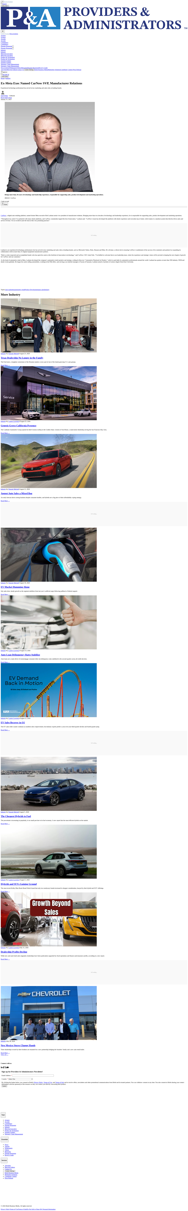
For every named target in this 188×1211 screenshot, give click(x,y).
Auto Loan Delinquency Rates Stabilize (20, 654)
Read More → (5, 365)
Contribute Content (66, 70)
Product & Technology (8, 57)
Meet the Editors (12, 70)
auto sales (41, 289)
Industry (3, 50)
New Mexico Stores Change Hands (18, 1045)
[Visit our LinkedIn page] (2, 1068)
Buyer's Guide (43, 68)
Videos (19, 68)
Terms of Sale (22, 1209)
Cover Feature (8, 2)
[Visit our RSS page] (6, 1068)
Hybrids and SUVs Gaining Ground (19, 884)
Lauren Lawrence (13, 421)
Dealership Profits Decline (14, 952)
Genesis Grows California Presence (18, 425)
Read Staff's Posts (6, 97)
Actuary (3, 35)
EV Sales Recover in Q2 (13, 722)
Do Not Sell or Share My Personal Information (41, 1209)
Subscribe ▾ (5, 6)
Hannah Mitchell (13, 353)
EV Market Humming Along (15, 587)
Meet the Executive (7, 54)
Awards (3, 39)
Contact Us (20, 70)
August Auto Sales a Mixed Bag (16, 493)
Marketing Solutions (54, 70)
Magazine (24, 68)
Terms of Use (14, 1209)
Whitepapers (13, 68)
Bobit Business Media (41, 70)
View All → (4, 1054)
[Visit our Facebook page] (4, 1068)
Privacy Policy (5, 1209)
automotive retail (19, 289)
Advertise (4, 70)
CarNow (3, 215)
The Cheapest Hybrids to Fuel (16, 816)
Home (3, 78)
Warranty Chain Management (10, 64)
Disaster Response (6, 46)
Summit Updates (6, 61)
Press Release (76, 70)
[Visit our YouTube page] (8, 1068)
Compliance (4, 42)
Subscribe (5, 76)
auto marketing (9, 289)
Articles (18, 2)
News (14, 2)
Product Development (31, 289)
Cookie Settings (29, 70)
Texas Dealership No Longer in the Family (22, 358)
